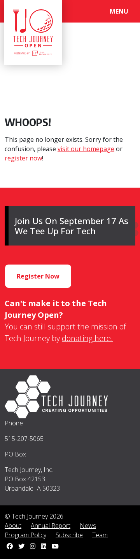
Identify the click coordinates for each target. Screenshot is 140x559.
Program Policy (25, 535)
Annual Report (50, 525)
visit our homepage (86, 149)
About (13, 525)
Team (100, 535)
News (88, 525)
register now (23, 158)
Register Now (38, 276)
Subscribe (69, 535)
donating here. (87, 338)
